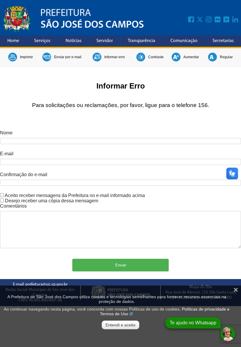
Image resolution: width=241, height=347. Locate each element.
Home (13, 41)
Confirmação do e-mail (23, 174)
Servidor (104, 41)
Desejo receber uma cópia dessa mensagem (51, 200)
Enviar (120, 265)
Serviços (42, 41)
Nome (6, 132)
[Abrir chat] (227, 333)
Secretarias (223, 41)
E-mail (7, 153)
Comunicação (184, 41)
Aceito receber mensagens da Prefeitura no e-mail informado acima (75, 195)
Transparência (141, 41)
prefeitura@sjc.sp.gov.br (46, 284)
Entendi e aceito (120, 325)
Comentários (13, 205)
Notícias (73, 41)
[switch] (2, 195)
